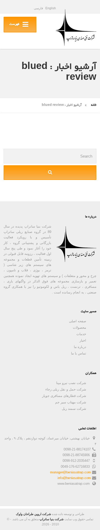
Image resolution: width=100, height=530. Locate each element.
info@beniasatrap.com (74, 478)
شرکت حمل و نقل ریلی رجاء (65, 389)
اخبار (82, 340)
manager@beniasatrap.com (70, 472)
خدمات (81, 334)
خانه (93, 105)
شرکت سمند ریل (74, 409)
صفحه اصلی (77, 321)
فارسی (38, 8)
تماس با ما (78, 353)
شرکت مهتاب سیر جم (70, 402)
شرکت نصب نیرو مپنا (71, 383)
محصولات (79, 327)
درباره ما (80, 347)
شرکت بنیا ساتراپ (51, 519)
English (50, 8)
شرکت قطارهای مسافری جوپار (64, 396)
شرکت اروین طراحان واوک (33, 514)
